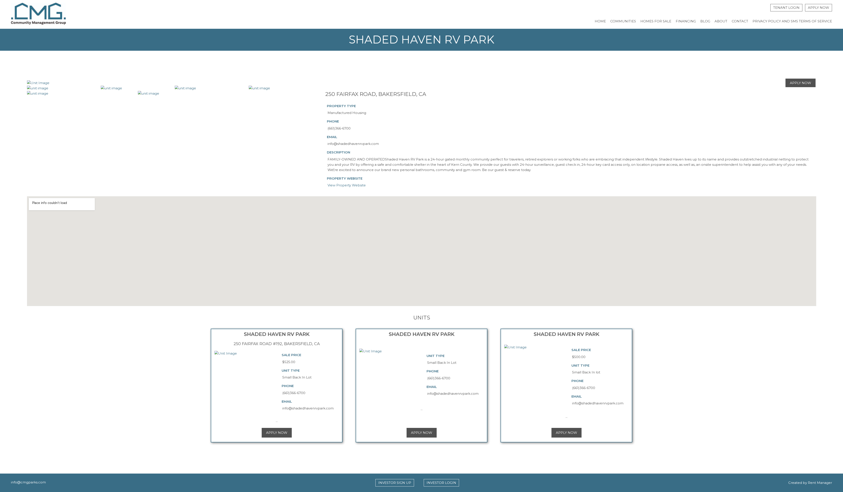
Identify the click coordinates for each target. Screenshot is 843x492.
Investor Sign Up (394, 483)
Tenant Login (786, 7)
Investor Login (441, 483)
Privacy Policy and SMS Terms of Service (792, 21)
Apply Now (818, 7)
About (721, 21)
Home (600, 21)
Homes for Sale (655, 21)
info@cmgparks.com (28, 482)
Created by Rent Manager (810, 483)
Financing (686, 21)
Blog (705, 21)
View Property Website (347, 185)
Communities (623, 21)
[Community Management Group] (38, 14)
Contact (740, 21)
